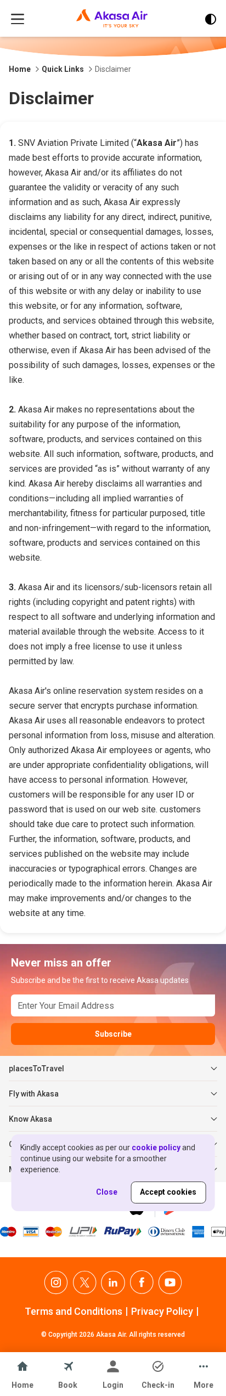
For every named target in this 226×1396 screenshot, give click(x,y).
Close (106, 1192)
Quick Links (63, 69)
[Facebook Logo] (141, 1282)
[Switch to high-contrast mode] (210, 19)
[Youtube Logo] (170, 1282)
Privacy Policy (162, 1311)
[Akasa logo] (112, 19)
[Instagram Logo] (56, 1282)
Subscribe (113, 1034)
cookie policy (156, 1147)
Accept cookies (168, 1192)
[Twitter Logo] (84, 1282)
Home (20, 69)
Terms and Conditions (73, 1311)
